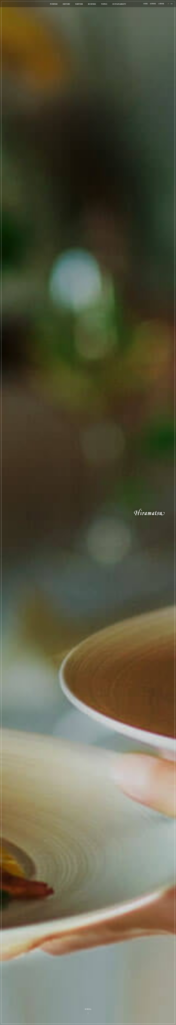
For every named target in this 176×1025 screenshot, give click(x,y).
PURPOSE (53, 4)
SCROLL (88, 1009)
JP (168, 3)
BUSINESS (92, 4)
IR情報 (145, 4)
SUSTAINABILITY (119, 4)
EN (171, 3)
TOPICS (104, 4)
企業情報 (161, 4)
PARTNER (79, 4)
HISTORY (66, 4)
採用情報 (153, 4)
